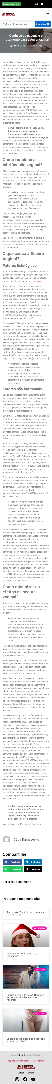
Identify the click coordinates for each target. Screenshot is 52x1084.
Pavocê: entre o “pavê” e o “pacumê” (22, 954)
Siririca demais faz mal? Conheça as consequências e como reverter (25, 997)
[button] (48, 14)
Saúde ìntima (36, 45)
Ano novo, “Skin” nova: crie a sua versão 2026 (26, 913)
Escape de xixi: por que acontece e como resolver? (26, 1040)
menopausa (36, 281)
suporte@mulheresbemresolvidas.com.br (26, 1061)
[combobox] (17, 24)
